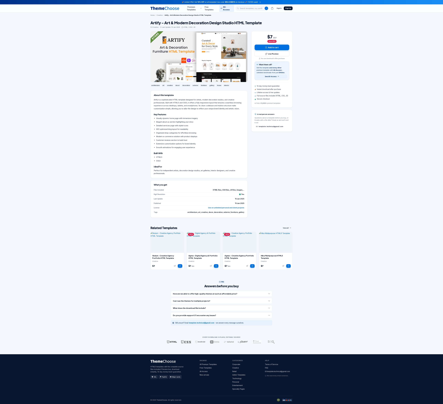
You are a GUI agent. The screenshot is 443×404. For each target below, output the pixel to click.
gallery (212, 85)
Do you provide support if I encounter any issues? (194, 315)
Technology (237, 378)
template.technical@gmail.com (271, 126)
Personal (235, 382)
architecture (155, 85)
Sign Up (288, 8)
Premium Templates (191, 8)
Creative (160, 15)
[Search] (266, 8)
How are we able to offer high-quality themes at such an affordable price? (205, 294)
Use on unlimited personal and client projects (226, 208)
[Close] (260, 2)
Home (152, 15)
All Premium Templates (208, 364)
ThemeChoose (161, 400)
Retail (234, 371)
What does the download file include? (189, 308)
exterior (195, 85)
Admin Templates (238, 375)
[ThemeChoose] (164, 8)
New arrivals (204, 375)
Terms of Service (271, 364)
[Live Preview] (175, 266)
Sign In (279, 8)
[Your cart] (272, 8)
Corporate (236, 364)
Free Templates (209, 8)
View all (286, 228)
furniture (204, 85)
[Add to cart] (180, 266)
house (219, 85)
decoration (186, 85)
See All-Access (270, 76)
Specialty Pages (238, 389)
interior (226, 85)
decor (177, 85)
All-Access (226, 8)
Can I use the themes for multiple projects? (191, 301)
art (163, 85)
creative (170, 85)
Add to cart (273, 47)
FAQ (266, 368)
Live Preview (273, 54)
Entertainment (237, 385)
